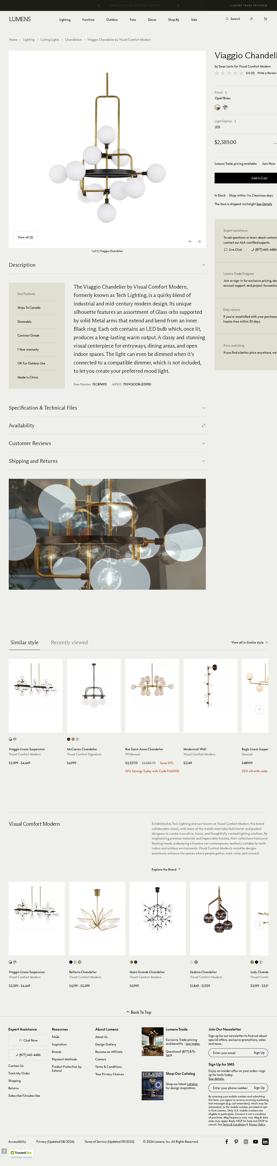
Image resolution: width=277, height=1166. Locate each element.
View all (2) (25, 237)
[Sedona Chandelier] (218, 910)
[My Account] (251, 19)
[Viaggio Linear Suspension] (36, 686)
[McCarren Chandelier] (94, 686)
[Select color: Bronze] (68, 739)
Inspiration (59, 1044)
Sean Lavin (226, 66)
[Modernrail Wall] (210, 686)
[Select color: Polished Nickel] (77, 739)
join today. (193, 1043)
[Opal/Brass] (217, 107)
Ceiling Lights (49, 39)
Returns (13, 1088)
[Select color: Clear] (191, 962)
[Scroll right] (259, 709)
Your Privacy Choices (109, 1074)
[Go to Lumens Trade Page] (153, 1041)
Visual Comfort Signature (84, 754)
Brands (56, 1052)
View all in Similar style (247, 642)
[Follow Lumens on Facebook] (227, 1141)
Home (13, 39)
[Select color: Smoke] (196, 962)
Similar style (25, 642)
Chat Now (30, 1040)
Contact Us (16, 1066)
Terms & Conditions (108, 1066)
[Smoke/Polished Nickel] (225, 107)
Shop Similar (39, 728)
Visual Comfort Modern (255, 66)
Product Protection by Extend (67, 1068)
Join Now (268, 163)
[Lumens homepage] (20, 20)
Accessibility (17, 1141)
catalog (192, 1084)
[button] (229, 73)
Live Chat (235, 249)
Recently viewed (69, 642)
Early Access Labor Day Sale (138, 5)
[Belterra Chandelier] (97, 910)
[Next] (178, 5)
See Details (264, 204)
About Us (101, 1037)
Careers (100, 1059)
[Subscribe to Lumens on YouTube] (255, 1141)
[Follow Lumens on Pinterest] (236, 1141)
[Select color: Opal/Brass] (10, 739)
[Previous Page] (190, 241)
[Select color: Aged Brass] (131, 962)
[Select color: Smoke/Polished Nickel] (14, 739)
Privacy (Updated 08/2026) (55, 1141)
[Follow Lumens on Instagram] (246, 1141)
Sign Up (259, 1052)
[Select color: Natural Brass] (73, 739)
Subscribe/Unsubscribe (24, 1095)
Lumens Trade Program (249, 5)
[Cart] (265, 19)
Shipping (14, 1081)
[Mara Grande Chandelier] (158, 910)
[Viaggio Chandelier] (107, 149)
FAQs (55, 1037)
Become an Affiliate (109, 1052)
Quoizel (247, 754)
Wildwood (132, 754)
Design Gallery (105, 1044)
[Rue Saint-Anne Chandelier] (152, 686)
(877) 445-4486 (266, 249)
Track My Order (19, 1073)
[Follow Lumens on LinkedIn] (265, 1141)
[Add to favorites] (14, 728)
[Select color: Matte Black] (70, 962)
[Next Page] (199, 241)
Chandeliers (73, 39)
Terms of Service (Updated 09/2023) (109, 1141)
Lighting (28, 39)
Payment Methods (64, 1059)
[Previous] (99, 5)
